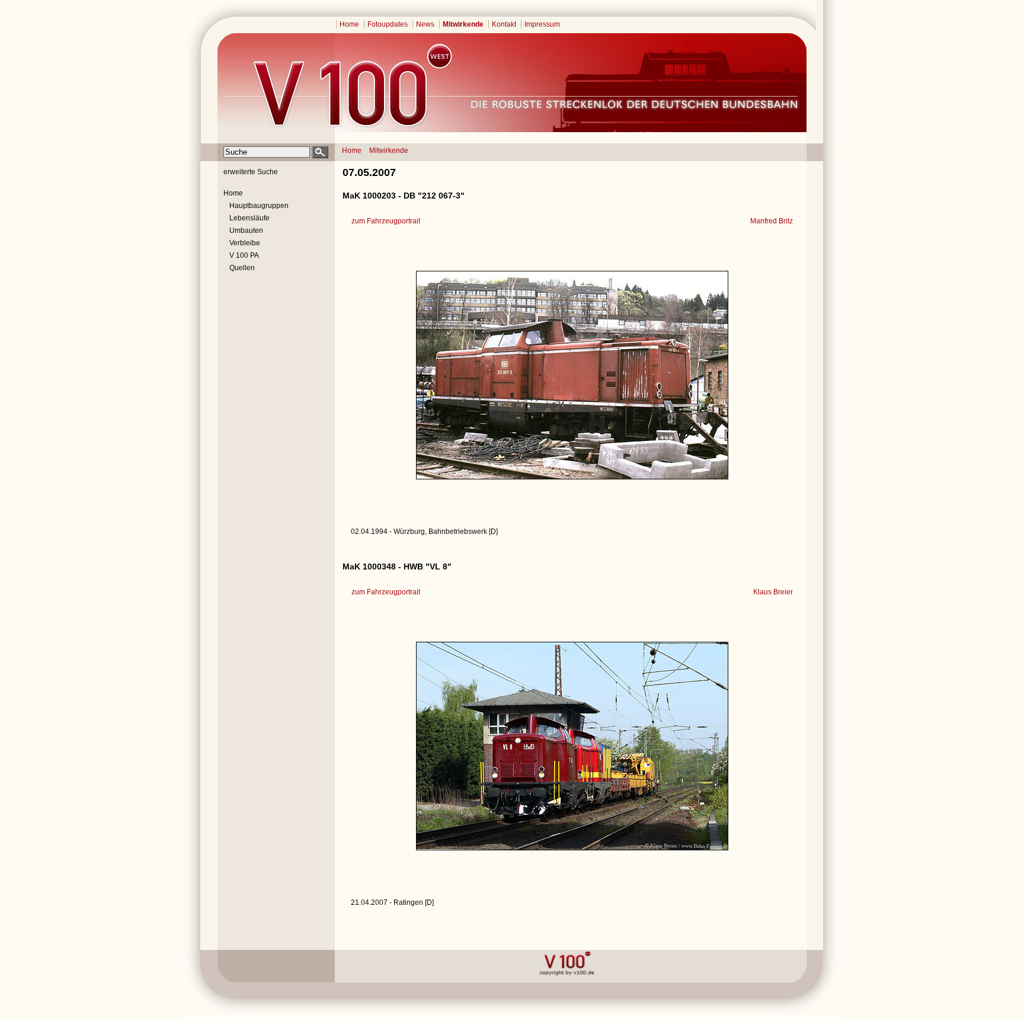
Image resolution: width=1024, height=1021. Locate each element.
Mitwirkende (463, 24)
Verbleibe (244, 243)
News (425, 24)
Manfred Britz (771, 221)
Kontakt (504, 24)
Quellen (242, 268)
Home (349, 24)
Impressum (542, 24)
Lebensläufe (249, 218)
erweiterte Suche (250, 172)
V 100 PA (244, 255)
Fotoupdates (387, 24)
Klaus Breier (773, 592)
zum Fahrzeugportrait (385, 221)
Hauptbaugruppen (259, 205)
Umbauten (246, 230)
